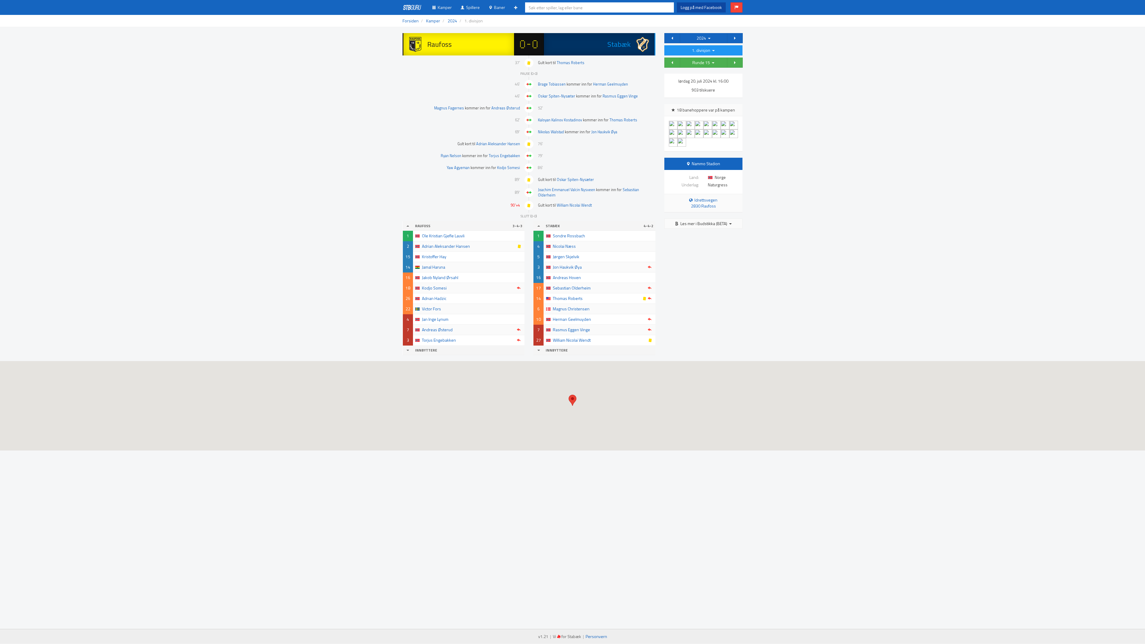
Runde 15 (702, 62)
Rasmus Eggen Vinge (620, 96)
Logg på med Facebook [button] (701, 7)
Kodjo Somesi (508, 168)
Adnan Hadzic (434, 298)
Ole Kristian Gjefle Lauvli (443, 236)
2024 (702, 38)
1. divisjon (702, 50)
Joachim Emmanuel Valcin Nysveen (566, 190)
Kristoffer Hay (434, 256)
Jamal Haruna (433, 267)
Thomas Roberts (570, 63)
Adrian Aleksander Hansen (498, 144)
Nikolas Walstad (551, 132)
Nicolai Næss (564, 246)
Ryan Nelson (451, 156)
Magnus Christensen (571, 309)
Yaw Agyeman (458, 168)
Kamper (444, 7)
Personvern (596, 636)
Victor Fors (431, 309)
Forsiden (411, 21)
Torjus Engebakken (504, 156)
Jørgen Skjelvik (566, 256)
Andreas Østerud (505, 108)
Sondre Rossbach (569, 236)
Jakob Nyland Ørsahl (440, 277)
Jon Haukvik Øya (604, 132)
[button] (736, 7)
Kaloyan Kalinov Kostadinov (560, 120)
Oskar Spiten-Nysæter (556, 96)
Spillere (472, 7)
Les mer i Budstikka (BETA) (704, 223)
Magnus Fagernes (449, 108)
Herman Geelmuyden (610, 84)
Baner (498, 7)
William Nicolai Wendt (574, 205)
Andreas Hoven (567, 277)
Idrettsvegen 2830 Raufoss (704, 203)
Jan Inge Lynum (435, 319)
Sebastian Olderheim (572, 288)
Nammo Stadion (706, 163)
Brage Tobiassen (552, 84)
